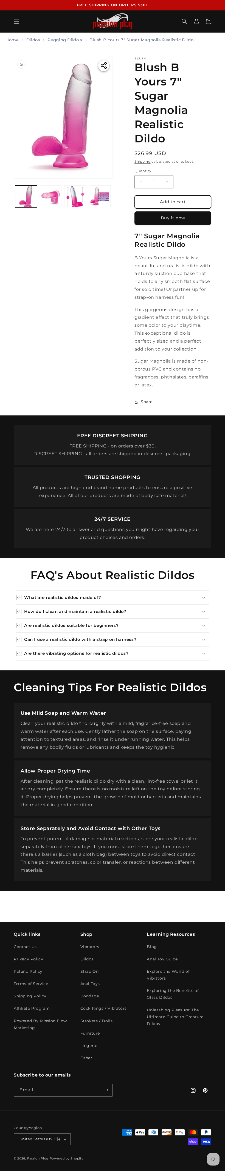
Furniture (90, 1033)
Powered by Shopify (66, 1158)
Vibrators (89, 946)
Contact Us (25, 946)
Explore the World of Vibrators (168, 975)
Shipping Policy (30, 996)
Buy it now (173, 217)
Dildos (33, 39)
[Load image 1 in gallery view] (26, 196)
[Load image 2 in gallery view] (51, 196)
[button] (16, 21)
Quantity (142, 171)
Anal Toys (90, 983)
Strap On (89, 971)
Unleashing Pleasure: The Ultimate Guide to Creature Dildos (175, 1017)
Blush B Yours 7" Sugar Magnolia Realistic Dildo (141, 39)
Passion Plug (38, 1158)
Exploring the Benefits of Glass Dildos (173, 994)
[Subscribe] (106, 1090)
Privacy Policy (28, 959)
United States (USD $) (39, 1139)
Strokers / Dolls (96, 1020)
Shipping (142, 161)
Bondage (89, 996)
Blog (152, 946)
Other (86, 1057)
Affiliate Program (32, 1008)
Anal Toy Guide (162, 959)
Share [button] (147, 401)
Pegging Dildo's (64, 39)
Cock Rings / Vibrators (103, 1008)
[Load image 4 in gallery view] (100, 196)
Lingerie (88, 1045)
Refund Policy (28, 971)
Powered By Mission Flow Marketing (40, 1024)
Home (12, 39)
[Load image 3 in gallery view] (75, 196)
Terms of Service (31, 983)
